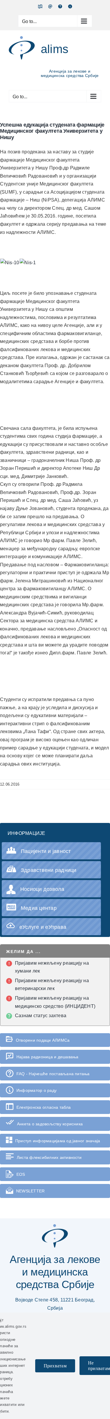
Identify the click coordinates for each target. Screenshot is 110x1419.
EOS (20, 1174)
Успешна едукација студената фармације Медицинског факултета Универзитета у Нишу (52, 131)
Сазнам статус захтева (40, 1015)
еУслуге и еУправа (42, 927)
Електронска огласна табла (43, 1107)
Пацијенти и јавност (46, 851)
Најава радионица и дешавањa (47, 1056)
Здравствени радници (49, 870)
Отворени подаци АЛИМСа (43, 1040)
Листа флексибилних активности (49, 1157)
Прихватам (55, 1365)
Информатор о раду (36, 1090)
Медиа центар (39, 908)
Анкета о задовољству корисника (50, 1124)
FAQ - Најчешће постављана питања (53, 1073)
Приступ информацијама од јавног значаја (57, 1140)
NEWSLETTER (30, 1191)
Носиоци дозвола (42, 889)
